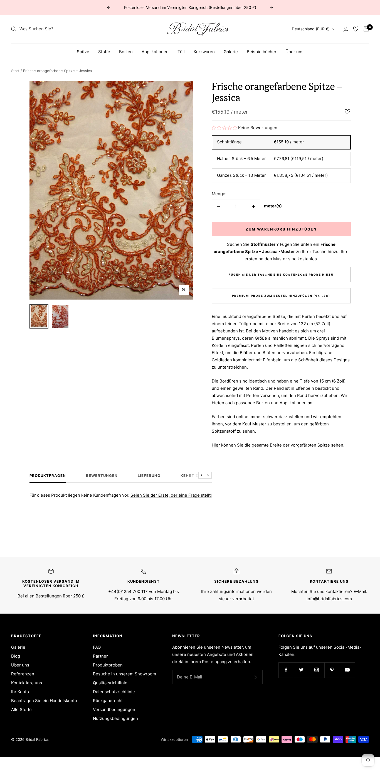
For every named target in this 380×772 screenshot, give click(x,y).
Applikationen (155, 51)
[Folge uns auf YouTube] (347, 670)
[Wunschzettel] (355, 29)
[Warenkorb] (366, 28)
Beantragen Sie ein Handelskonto (44, 700)
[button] (225, 127)
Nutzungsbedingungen (115, 718)
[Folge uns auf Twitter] (301, 670)
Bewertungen (102, 475)
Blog (15, 656)
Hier (216, 445)
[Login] (345, 29)
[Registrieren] (254, 677)
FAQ (97, 647)
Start (15, 70)
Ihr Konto (20, 691)
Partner (100, 656)
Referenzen (22, 674)
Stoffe (104, 51)
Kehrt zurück (197, 475)
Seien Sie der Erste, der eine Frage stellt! (171, 495)
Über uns (294, 51)
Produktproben (108, 665)
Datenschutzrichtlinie (114, 691)
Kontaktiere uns (26, 682)
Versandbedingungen (114, 709)
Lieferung (149, 475)
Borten (126, 51)
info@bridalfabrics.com (329, 598)
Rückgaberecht (108, 700)
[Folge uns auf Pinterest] (332, 670)
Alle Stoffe (21, 709)
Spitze (83, 51)
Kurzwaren (204, 51)
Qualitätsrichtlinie (110, 682)
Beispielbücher (262, 51)
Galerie (231, 51)
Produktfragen (47, 475)
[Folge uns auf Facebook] (286, 670)
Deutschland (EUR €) (311, 28)
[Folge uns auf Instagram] (316, 670)
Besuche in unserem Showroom (124, 674)
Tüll (181, 51)
